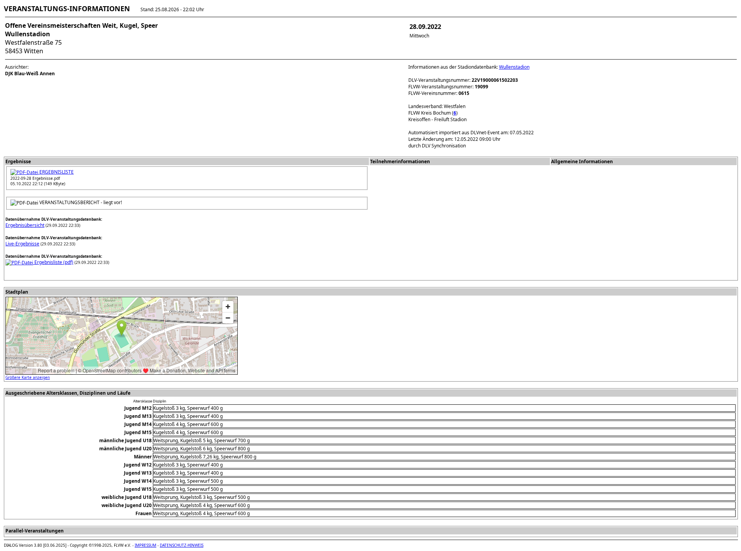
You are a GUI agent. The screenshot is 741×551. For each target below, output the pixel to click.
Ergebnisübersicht (24, 225)
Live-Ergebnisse (22, 243)
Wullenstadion (514, 67)
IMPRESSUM (145, 545)
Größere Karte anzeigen (27, 377)
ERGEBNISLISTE (56, 172)
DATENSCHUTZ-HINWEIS (181, 545)
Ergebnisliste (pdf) (53, 262)
